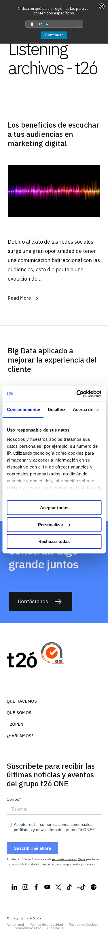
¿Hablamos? (20, 735)
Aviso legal (15, 924)
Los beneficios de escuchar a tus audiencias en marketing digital (53, 134)
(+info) (82, 859)
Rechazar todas (54, 541)
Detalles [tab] (56, 409)
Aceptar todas (54, 507)
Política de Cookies (83, 924)
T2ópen (15, 724)
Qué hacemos (22, 701)
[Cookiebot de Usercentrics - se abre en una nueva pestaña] (76, 393)
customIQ (55, 928)
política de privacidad (64, 859)
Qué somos (19, 712)
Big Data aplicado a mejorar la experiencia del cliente (52, 360)
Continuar (54, 35)
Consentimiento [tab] (23, 409)
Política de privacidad (46, 924)
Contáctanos (33, 601)
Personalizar (50, 524)
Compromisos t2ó (26, 928)
